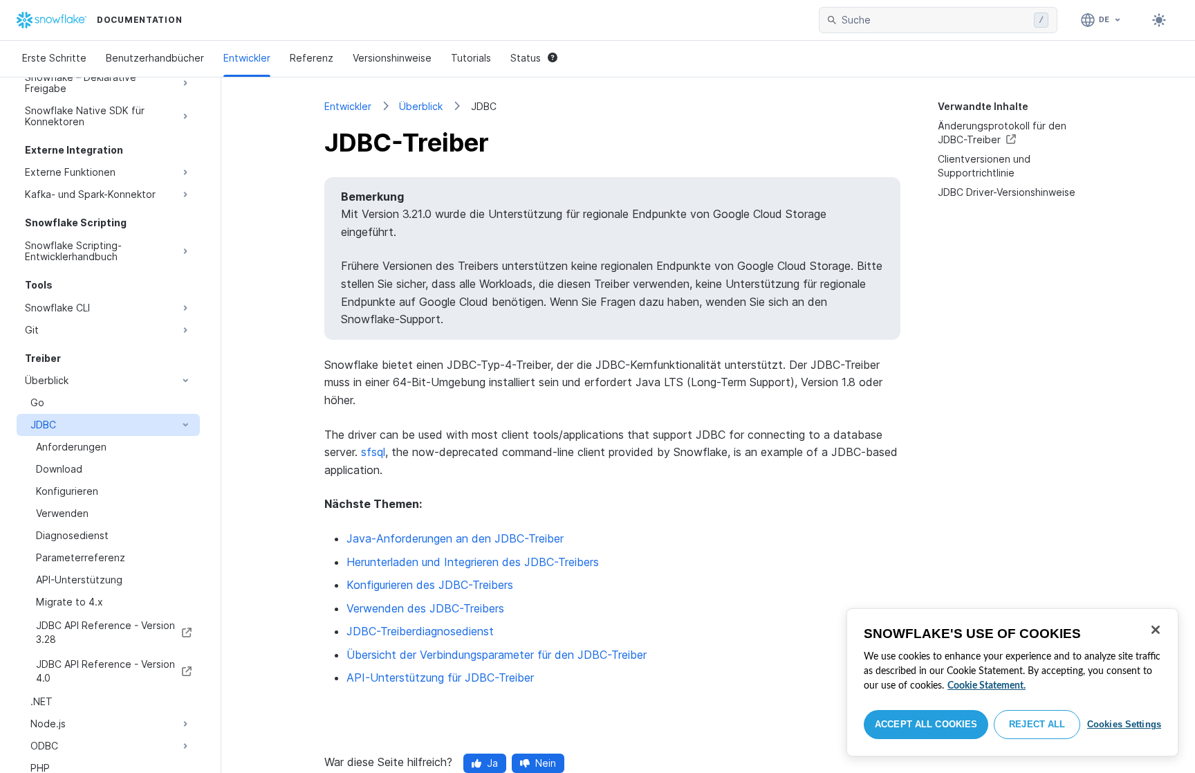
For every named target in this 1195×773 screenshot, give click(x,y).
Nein (545, 763)
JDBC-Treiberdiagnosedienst (420, 631)
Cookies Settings (1124, 724)
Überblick (421, 106)
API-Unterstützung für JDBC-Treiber (440, 677)
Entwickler (246, 58)
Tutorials (471, 58)
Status (525, 58)
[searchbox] (935, 20)
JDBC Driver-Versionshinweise (1006, 192)
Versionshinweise (392, 58)
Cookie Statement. (986, 686)
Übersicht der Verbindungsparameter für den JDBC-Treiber (496, 655)
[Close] (1155, 630)
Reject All (1037, 724)
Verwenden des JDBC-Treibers (425, 608)
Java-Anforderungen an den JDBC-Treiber (455, 538)
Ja (492, 763)
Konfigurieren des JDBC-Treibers (429, 585)
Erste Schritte (54, 58)
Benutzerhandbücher (155, 58)
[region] (1012, 682)
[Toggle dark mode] (1159, 20)
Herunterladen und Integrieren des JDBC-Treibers (472, 562)
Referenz (311, 58)
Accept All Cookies (926, 724)
